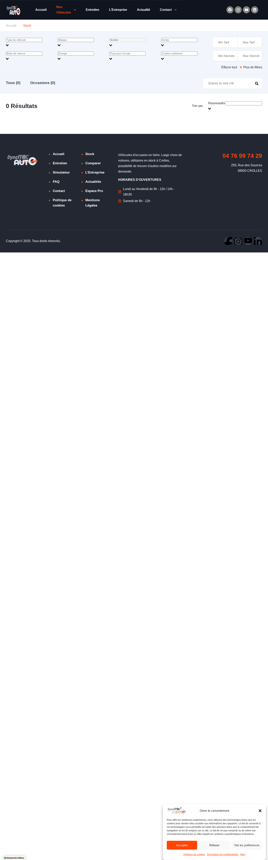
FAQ (56, 182)
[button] (260, 811)
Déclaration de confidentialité (222, 854)
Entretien (92, 9)
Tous (13, 83)
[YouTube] (248, 241)
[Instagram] (238, 9)
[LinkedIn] (258, 241)
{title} (242, 854)
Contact (166, 9)
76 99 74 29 (242, 156)
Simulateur (61, 172)
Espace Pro (94, 191)
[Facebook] (229, 9)
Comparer (93, 163)
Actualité (143, 9)
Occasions (42, 83)
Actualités (93, 182)
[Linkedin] (254, 9)
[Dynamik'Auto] (13, 10)
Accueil (40, 9)
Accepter (182, 845)
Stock (89, 154)
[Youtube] (246, 9)
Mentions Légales (92, 202)
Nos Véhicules (63, 9)
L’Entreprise (118, 9)
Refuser (214, 845)
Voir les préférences (247, 845)
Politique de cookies (194, 854)
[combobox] (30, 42)
